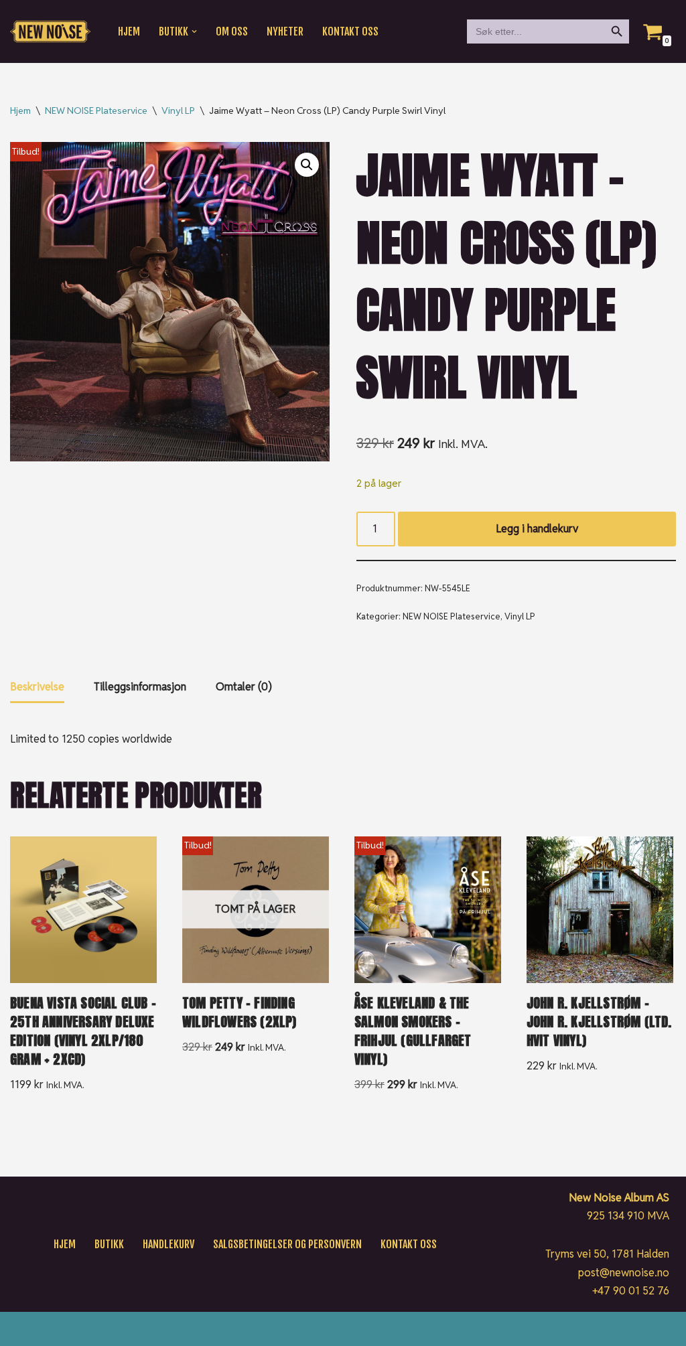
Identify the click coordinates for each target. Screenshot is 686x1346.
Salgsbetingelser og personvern (287, 1244)
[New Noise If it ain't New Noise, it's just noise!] (50, 32)
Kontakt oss (350, 31)
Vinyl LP (178, 110)
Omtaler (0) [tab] (244, 687)
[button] (194, 31)
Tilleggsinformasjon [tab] (140, 687)
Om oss (232, 31)
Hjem (129, 31)
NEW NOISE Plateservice (96, 110)
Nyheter (285, 31)
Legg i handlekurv (537, 529)
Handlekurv (168, 1244)
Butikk (109, 1244)
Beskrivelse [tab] (37, 687)
